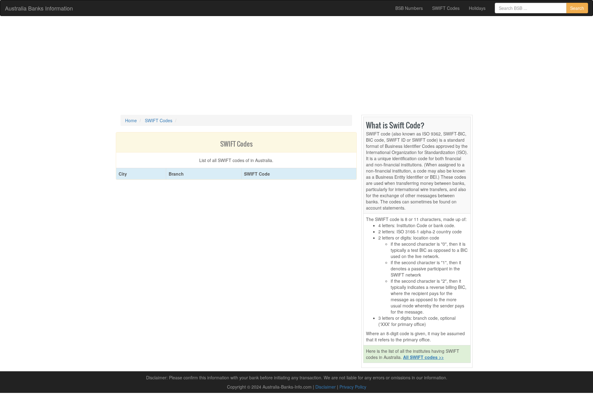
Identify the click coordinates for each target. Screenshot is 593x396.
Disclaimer (325, 387)
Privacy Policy (352, 387)
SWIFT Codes (446, 8)
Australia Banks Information (39, 8)
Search (577, 8)
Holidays (477, 8)
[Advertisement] (296, 65)
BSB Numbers (409, 8)
